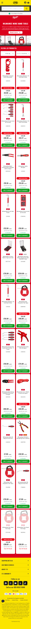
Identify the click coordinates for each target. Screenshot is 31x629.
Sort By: (19, 53)
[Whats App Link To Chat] (8, 600)
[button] (2, 2)
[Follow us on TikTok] (25, 583)
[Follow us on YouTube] (15, 583)
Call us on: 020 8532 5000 (15, 587)
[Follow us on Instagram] (11, 583)
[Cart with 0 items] (28, 2)
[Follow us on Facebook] (6, 583)
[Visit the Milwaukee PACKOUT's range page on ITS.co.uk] (25, 254)
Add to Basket (8, 100)
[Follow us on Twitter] (20, 583)
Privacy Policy (6, 600)
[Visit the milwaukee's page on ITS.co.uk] (8, 73)
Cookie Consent (24, 600)
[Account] (25, 2)
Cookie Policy (15, 600)
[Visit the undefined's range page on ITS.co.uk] (25, 434)
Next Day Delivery (16, 13)
